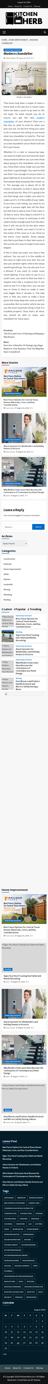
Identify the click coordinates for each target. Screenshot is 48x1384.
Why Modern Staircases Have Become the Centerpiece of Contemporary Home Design (24, 491)
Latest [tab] (7, 609)
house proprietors (12, 1240)
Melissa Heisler (11, 58)
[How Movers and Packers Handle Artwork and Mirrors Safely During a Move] (24, 1098)
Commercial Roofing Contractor (18, 1208)
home (6, 1229)
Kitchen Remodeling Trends (16, 1255)
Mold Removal (28, 1260)
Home (10, 6)
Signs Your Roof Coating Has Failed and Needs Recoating (27, 638)
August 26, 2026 (23, 408)
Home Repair (28, 1234)
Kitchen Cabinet (11, 1245)
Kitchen (7, 579)
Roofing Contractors (13, 1292)
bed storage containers (14, 1203)
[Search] (44, 32)
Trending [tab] (35, 609)
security (8, 1297)
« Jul (4, 1354)
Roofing (7, 600)
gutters (38, 1224)
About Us (18, 6)
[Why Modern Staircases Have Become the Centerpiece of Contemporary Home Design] (24, 472)
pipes (35, 1266)
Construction (9, 559)
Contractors (26, 1213)
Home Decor (18, 1229)
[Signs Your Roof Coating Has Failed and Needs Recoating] (8, 636)
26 (18, 1343)
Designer (23, 1219)
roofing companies (12, 1287)
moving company (22, 1266)
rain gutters (9, 1281)
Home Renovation (11, 1234)
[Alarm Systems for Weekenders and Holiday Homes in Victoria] (24, 428)
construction (10, 1213)
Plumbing (8, 594)
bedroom (21, 1198)
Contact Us (27, 6)
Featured (8, 564)
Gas (29, 1224)
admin (8, 496)
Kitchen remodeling (12, 1250)
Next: (24, 347)
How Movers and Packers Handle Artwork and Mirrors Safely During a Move (23, 1183)
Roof (21, 1281)
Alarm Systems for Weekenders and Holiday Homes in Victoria (28, 652)
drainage (35, 1219)
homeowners (32, 1229)
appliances (9, 1198)
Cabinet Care (33, 1203)
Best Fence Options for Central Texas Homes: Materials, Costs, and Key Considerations (21, 402)
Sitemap (37, 6)
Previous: (24, 333)
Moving (7, 589)
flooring (8, 1224)
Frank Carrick (10, 408)
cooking (39, 1213)
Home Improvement (13, 50)
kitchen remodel (29, 1245)
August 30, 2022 (24, 58)
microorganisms (11, 1260)
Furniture (20, 1224)
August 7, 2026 (18, 496)
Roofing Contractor (34, 1287)
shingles (18, 1297)
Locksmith (8, 584)
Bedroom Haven (36, 1198)
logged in (19, 515)
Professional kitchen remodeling (18, 1276)
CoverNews (22, 1380)
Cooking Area (10, 1219)
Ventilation (31, 1297)
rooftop (31, 1292)
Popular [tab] (20, 609)
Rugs (40, 1292)
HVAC (6, 574)
